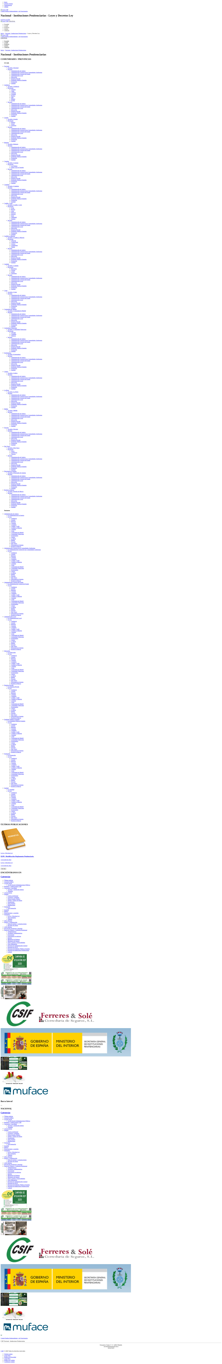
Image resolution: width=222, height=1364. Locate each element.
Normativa (7, 914)
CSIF (2, 1351)
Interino (10, 938)
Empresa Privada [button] (15, 78)
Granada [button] (13, 94)
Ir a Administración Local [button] (15, 618)
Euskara (6, 27)
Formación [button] (14, 82)
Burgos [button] (13, 209)
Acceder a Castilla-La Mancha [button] (16, 237)
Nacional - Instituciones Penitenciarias (15, 33)
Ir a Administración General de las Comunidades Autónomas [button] (24, 549)
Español (6, 24)
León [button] (12, 211)
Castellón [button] (13, 334)
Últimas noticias (8, 880)
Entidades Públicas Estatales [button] (19, 80)
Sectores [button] (10, 69)
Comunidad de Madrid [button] (10, 309)
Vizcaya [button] (13, 454)
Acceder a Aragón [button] (13, 119)
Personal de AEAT (13, 947)
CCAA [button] (10, 517)
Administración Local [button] (17, 75)
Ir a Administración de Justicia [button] (16, 515)
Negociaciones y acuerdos (11, 913)
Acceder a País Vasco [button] (13, 448)
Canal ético (7, 1358)
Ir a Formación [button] (12, 755)
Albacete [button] (13, 240)
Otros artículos (8, 921)
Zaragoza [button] (13, 125)
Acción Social (8, 883)
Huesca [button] (13, 122)
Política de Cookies (9, 1360)
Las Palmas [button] (14, 166)
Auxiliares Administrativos (15, 933)
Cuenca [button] (13, 244)
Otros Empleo (11, 903)
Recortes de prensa (13, 925)
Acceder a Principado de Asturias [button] (17, 473)
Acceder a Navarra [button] (13, 429)
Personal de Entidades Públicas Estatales (19, 949)
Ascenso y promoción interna (16, 889)
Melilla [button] (6, 409)
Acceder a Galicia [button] (12, 373)
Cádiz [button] (12, 91)
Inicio (5, 2)
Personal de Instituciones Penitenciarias (18, 950)
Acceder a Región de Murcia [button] (15, 491)
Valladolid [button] (14, 217)
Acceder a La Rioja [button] (13, 392)
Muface (6, 911)
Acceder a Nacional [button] (13, 68)
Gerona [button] (13, 270)
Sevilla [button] (13, 100)
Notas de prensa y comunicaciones (17, 924)
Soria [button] (12, 216)
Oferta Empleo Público (14, 899)
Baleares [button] (6, 142)
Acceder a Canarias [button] (13, 163)
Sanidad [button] (13, 83)
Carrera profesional (13, 896)
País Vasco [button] (7, 446)
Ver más (3, 868)
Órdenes (10, 919)
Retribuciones (11, 905)
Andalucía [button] (7, 85)
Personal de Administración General (17, 945)
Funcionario (11, 935)
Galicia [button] (6, 371)
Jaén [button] (12, 97)
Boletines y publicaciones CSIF (12, 886)
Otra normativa (12, 917)
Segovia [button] (13, 214)
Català (6, 26)
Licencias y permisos (13, 897)
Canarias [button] (6, 161)
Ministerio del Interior (14, 941)
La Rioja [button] (6, 390)
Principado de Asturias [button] (10, 471)
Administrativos (12, 931)
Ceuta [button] (5, 290)
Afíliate (6, 7)
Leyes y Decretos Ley (14, 916)
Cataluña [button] (6, 264)
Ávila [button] (12, 208)
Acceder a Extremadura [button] (14, 354)
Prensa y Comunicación (10, 922)
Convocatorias (8, 892)
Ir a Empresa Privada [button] (13, 686)
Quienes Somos (8, 3)
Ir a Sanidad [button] (11, 789)
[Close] (1, 1105)
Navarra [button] (6, 427)
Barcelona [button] (14, 268)
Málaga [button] (13, 99)
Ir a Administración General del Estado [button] (18, 584)
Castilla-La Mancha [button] (9, 236)
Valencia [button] (13, 335)
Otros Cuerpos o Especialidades (16, 942)
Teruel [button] (13, 124)
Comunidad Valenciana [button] (10, 328)
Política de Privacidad (10, 1357)
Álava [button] (12, 451)
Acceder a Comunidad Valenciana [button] (17, 329)
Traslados (10, 891)
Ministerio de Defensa (14, 939)
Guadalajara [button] (14, 245)
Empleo (6, 894)
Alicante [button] (13, 332)
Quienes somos (8, 1354)
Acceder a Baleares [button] (13, 144)
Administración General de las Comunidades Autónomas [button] (26, 72)
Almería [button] (13, 89)
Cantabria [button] (6, 184)
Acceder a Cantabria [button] (13, 186)
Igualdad (6, 910)
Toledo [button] (13, 247)
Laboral (10, 952)
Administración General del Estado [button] (20, 74)
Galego (6, 29)
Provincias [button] (10, 88)
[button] (8, 21)
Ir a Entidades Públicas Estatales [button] (16, 721)
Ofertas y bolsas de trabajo (15, 900)
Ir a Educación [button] (12, 652)
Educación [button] (14, 77)
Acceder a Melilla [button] (12, 410)
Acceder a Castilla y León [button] (15, 205)
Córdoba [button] (13, 92)
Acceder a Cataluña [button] (13, 265)
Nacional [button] (6, 66)
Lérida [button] (13, 272)
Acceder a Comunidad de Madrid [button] (17, 311)
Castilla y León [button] (8, 203)
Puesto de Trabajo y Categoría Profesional (15, 930)
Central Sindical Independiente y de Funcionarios (14, 11)
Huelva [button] (13, 96)
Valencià (6, 30)
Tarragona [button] (14, 273)
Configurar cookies (9, 1362)
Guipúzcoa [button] (14, 452)
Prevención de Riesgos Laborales (13, 928)
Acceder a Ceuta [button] (12, 292)
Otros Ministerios (12, 944)
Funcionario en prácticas (14, 936)
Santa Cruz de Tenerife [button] (17, 167)
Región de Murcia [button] (9, 490)
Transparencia (8, 5)
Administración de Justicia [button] (18, 71)
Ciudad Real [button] (14, 242)
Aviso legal (7, 1355)
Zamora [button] (13, 219)
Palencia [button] (13, 212)
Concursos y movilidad (10, 888)
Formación (7, 906)
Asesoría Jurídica (9, 882)
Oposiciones (11, 902)
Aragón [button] (6, 117)
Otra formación (12, 908)
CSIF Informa (8, 927)
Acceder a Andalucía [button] (13, 86)
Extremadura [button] (7, 353)
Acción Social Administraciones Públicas (19, 885)
